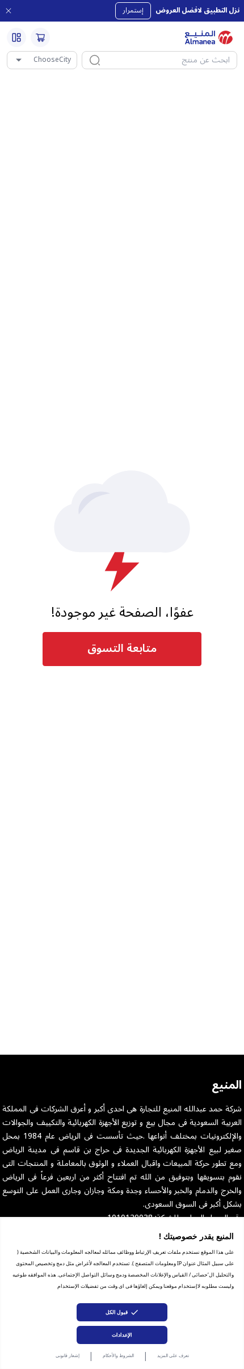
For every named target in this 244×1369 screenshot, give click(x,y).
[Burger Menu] (16, 37)
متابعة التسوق (122, 648)
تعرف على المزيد (173, 1355)
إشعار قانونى (67, 1355)
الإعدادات (122, 1334)
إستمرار (133, 10)
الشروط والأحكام (118, 1355)
